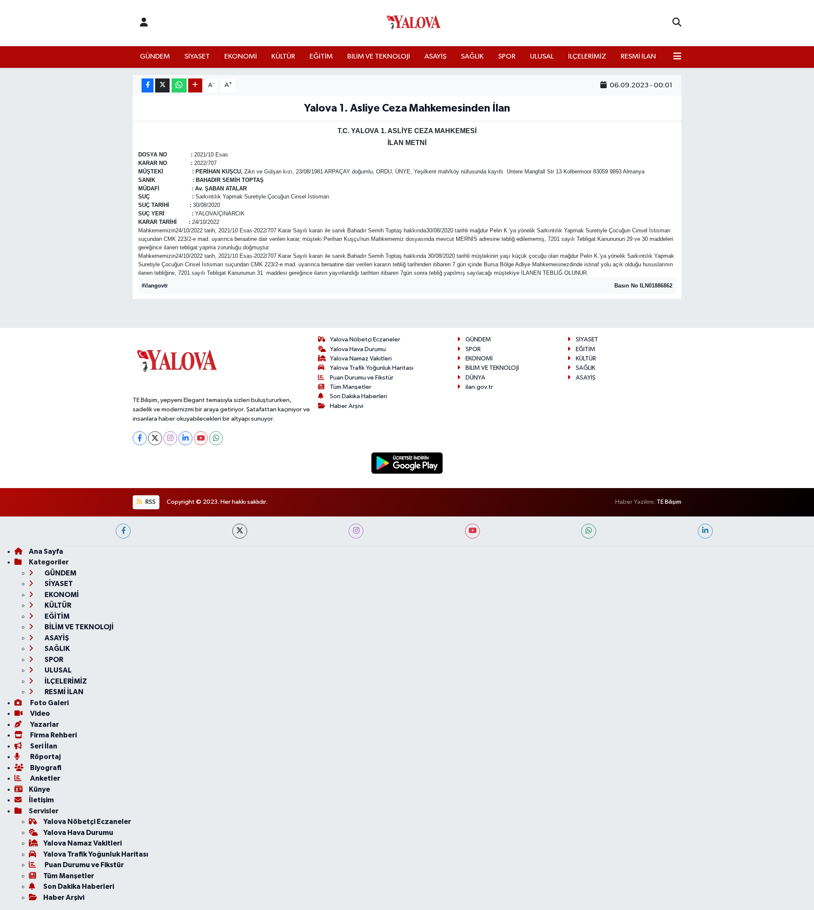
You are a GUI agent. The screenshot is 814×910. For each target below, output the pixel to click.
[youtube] (472, 531)
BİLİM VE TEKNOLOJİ (378, 56)
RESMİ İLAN (638, 56)
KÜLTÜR (283, 56)
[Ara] (676, 22)
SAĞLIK (472, 56)
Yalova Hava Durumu (358, 349)
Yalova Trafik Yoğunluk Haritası (371, 368)
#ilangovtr (155, 285)
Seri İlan (43, 746)
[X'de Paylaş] (162, 85)
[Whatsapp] (216, 438)
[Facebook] (140, 438)
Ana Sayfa (46, 551)
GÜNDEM (155, 56)
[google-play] (407, 462)
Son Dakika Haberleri (358, 396)
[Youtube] (201, 438)
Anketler (44, 778)
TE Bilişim (669, 502)
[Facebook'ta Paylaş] (147, 85)
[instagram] (355, 531)
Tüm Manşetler (350, 387)
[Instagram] (170, 438)
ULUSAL (542, 56)
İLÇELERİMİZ (587, 56)
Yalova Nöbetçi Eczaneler (365, 339)
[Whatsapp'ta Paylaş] (179, 85)
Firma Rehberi (53, 735)
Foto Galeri (49, 702)
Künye (39, 789)
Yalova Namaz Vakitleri (361, 358)
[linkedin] (705, 531)
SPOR (507, 56)
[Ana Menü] (677, 56)
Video (39, 713)
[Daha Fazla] (195, 85)
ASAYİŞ (435, 56)
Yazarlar (44, 724)
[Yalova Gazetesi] (413, 23)
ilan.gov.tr (479, 387)
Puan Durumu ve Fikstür (361, 377)
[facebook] (123, 531)
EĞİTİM (321, 56)
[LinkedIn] (185, 438)
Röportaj (45, 756)
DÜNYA (475, 377)
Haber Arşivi (346, 406)
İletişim (41, 800)
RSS (150, 502)
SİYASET (197, 56)
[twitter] (239, 531)
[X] (155, 438)
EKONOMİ (240, 56)
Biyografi (45, 767)
